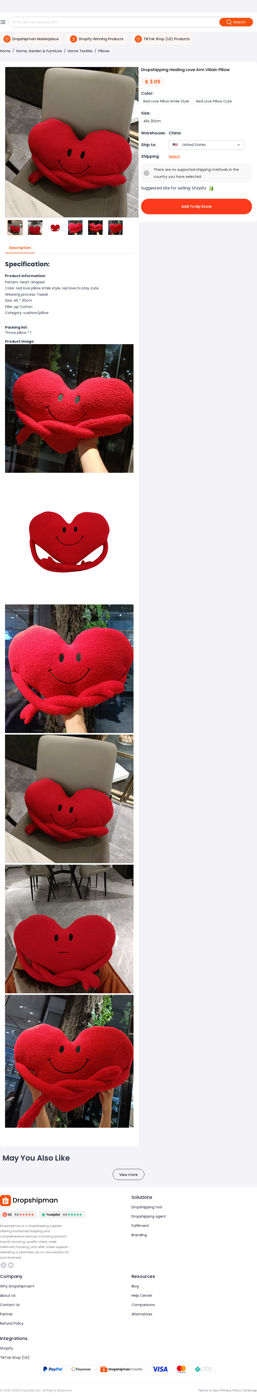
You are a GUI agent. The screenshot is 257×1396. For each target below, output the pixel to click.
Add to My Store (196, 206)
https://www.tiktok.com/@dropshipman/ (4, 1265)
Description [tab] (20, 247)
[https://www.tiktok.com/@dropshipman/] (4, 1265)
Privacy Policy (231, 1390)
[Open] (238, 144)
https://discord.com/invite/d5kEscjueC (11, 1265)
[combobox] (199, 145)
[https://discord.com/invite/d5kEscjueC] (11, 1265)
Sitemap (250, 1390)
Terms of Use (208, 1390)
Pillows (103, 51)
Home (5, 51)
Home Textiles (80, 51)
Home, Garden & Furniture (39, 51)
